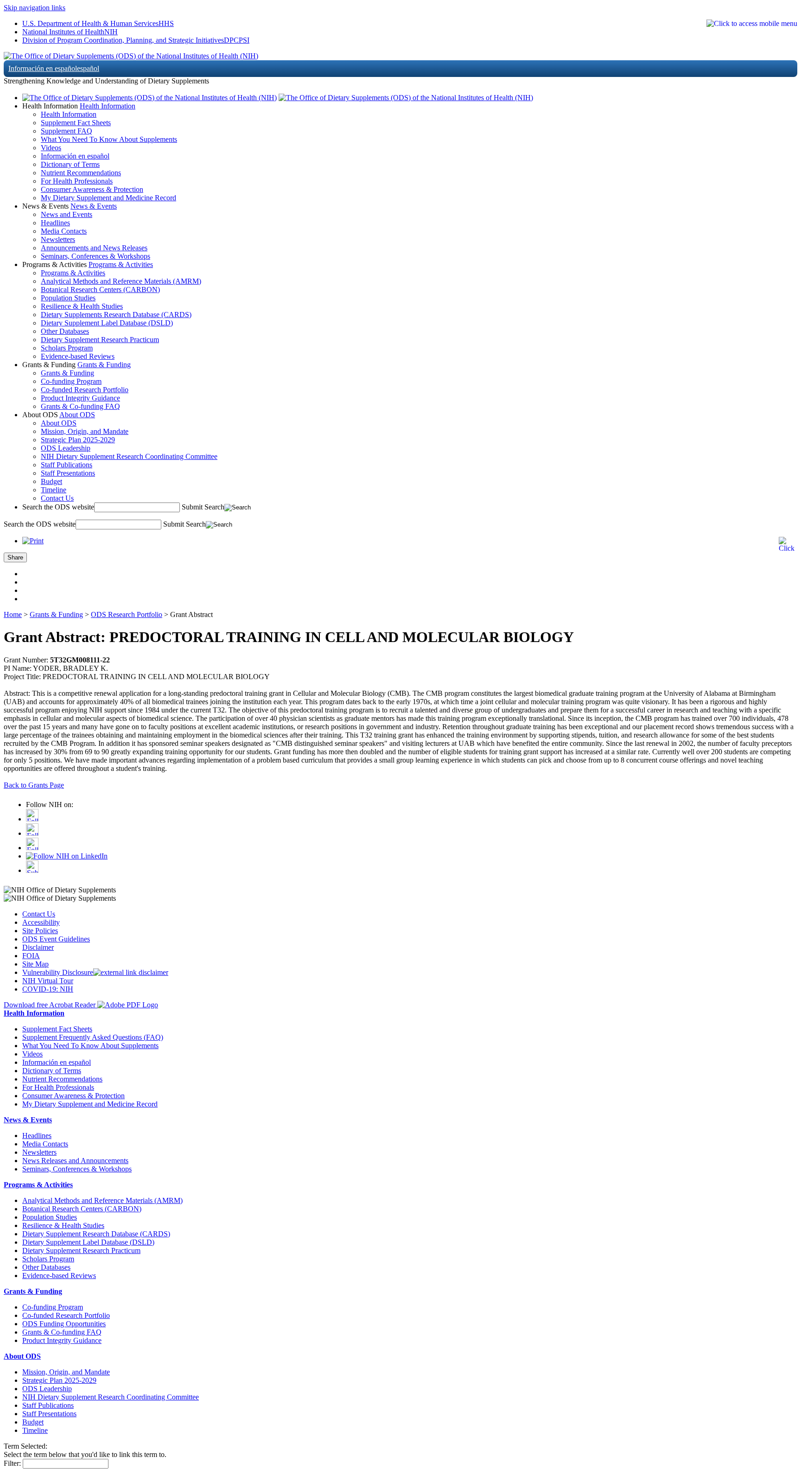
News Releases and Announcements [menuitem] (75, 1160)
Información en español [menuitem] (75, 156)
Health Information (107, 106)
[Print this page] (33, 541)
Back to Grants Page (34, 785)
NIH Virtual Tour (47, 981)
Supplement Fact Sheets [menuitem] (76, 123)
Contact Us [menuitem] (57, 498)
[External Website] (130, 972)
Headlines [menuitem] (55, 223)
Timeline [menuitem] (53, 490)
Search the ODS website (58, 507)
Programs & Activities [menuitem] (73, 273)
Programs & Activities (121, 264)
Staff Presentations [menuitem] (68, 473)
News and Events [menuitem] (66, 214)
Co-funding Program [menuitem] (71, 381)
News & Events (93, 206)
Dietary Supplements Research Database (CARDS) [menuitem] (116, 314)
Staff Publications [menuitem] (66, 465)
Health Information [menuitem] (68, 114)
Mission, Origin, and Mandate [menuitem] (84, 431)
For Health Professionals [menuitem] (77, 181)
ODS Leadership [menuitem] (65, 448)
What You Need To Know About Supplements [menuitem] (109, 139)
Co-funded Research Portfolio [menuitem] (84, 390)
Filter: (12, 1463)
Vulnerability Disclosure (57, 972)
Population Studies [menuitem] (68, 298)
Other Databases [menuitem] (65, 331)
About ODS (77, 415)
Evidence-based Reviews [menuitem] (77, 356)
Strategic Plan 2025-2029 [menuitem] (78, 440)
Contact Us (38, 914)
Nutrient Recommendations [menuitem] (81, 173)
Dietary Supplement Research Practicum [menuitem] (100, 340)
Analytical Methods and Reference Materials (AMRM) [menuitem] (121, 281)
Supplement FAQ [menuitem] (66, 131)
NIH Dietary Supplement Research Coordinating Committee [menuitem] (129, 456)
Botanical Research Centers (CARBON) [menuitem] (100, 289)
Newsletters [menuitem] (58, 239)
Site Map (35, 964)
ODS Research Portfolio (126, 614)
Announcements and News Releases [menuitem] (94, 248)
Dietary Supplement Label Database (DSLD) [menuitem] (107, 323)
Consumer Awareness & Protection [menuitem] (92, 189)
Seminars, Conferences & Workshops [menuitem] (95, 256)
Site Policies (40, 931)
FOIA (31, 956)
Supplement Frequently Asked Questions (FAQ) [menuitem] (92, 1037)
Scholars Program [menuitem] (67, 348)
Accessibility (41, 922)
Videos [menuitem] (51, 148)
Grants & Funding (104, 365)
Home (13, 614)
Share (15, 557)
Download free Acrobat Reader (50, 1005)
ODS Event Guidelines (56, 939)
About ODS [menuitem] (58, 423)
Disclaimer (38, 947)
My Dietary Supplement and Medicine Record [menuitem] (108, 198)
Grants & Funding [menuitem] (67, 373)
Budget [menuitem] (51, 481)
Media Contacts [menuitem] (64, 231)
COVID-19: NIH (47, 989)
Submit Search (203, 507)
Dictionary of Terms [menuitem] (70, 164)
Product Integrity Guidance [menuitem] (80, 398)
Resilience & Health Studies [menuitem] (82, 306)
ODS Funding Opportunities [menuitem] (64, 1324)
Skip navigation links (34, 8)
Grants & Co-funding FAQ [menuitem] (80, 406)
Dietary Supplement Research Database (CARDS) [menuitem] (96, 1234)
